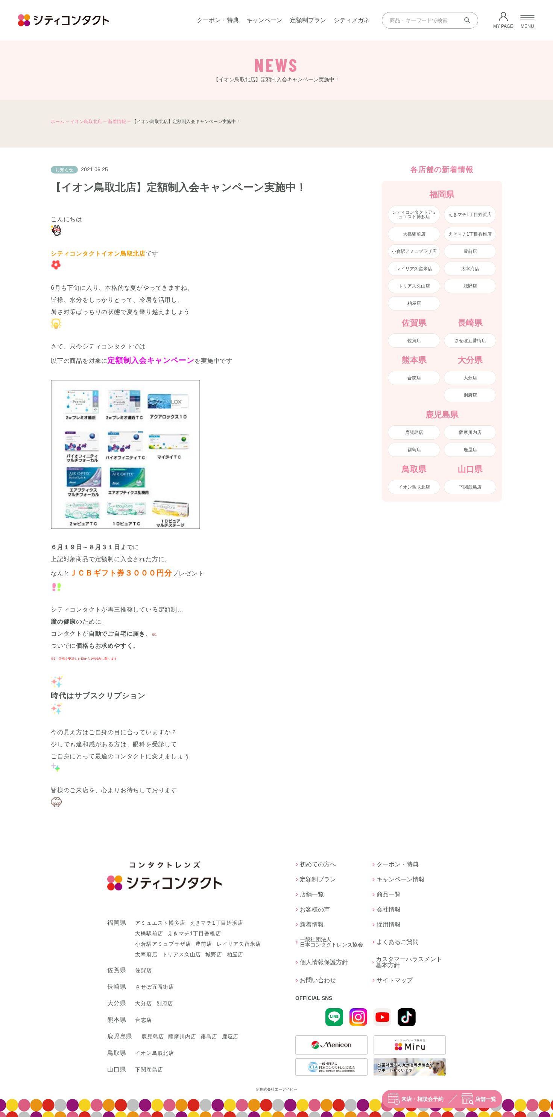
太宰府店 (470, 268)
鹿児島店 (414, 432)
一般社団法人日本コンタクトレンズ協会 (331, 942)
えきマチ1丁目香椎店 (470, 234)
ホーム (57, 121)
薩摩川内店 (470, 432)
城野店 (470, 286)
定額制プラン (308, 20)
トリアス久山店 (414, 286)
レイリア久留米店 (414, 268)
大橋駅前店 (414, 234)
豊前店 (470, 251)
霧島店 (414, 449)
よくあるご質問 (398, 942)
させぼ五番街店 (470, 340)
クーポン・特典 (218, 20)
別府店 (470, 395)
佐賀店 (414, 340)
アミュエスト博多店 (160, 923)
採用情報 (389, 925)
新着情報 (117, 121)
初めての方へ (318, 864)
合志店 (414, 377)
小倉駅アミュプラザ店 (414, 251)
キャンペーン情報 (401, 880)
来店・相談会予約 (422, 1099)
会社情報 (389, 910)
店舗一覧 (485, 1099)
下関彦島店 (470, 487)
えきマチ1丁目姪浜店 (470, 214)
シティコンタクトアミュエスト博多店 (414, 214)
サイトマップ (395, 980)
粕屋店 (414, 303)
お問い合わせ (318, 980)
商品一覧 (389, 895)
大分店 (470, 377)
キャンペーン (264, 20)
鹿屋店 (470, 449)
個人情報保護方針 (324, 962)
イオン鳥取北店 (86, 121)
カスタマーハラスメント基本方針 (409, 962)
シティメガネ (352, 20)
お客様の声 (315, 910)
